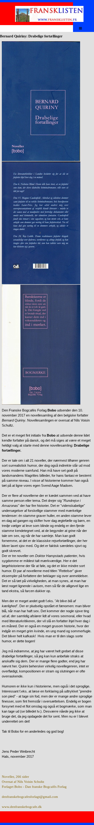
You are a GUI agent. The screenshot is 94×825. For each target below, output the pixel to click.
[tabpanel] (47, 223)
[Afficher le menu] (80, 28)
